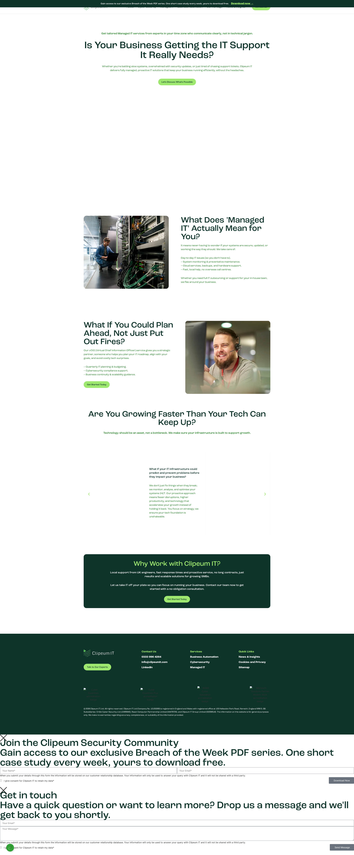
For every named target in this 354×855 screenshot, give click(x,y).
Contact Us (149, 651)
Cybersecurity (200, 662)
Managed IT (197, 667)
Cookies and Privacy (252, 662)
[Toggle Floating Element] (10, 848)
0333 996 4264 (151, 657)
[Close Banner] (351, 3)
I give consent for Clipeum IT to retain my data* (28, 780)
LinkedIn (147, 667)
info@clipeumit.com (154, 662)
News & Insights (249, 657)
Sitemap (244, 667)
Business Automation (204, 657)
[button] (88, 494)
